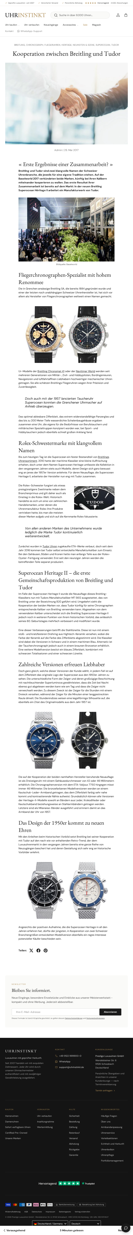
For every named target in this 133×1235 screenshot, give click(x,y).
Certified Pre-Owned (16, 1132)
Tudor (115, 44)
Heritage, (67, 44)
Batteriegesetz (65, 1212)
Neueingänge (51, 24)
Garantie (73, 1155)
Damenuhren (12, 1121)
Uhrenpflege (107, 1155)
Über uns (105, 1121)
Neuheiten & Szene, (84, 44)
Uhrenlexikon (107, 1149)
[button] (125, 15)
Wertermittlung (45, 1127)
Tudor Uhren (49, 546)
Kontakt (9, 31)
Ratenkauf (74, 1132)
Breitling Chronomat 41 (50, 371)
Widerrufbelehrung (12, 1212)
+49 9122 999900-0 (70, 1055)
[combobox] (80, 15)
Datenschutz (37, 1212)
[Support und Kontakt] (125, 1227)
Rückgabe (74, 1149)
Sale (85, 24)
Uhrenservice (108, 1132)
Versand (73, 1138)
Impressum (50, 1212)
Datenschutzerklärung (73, 1018)
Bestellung (74, 1121)
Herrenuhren (11, 1115)
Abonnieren (110, 1011)
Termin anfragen (103, 1090)
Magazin (96, 24)
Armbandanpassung (111, 1127)
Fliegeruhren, (52, 44)
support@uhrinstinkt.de (71, 1067)
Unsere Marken (13, 1138)
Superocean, (103, 44)
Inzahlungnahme (45, 1121)
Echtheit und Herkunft (112, 1143)
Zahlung (73, 1127)
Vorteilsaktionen (109, 1138)
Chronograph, (35, 44)
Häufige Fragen (109, 1115)
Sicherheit (74, 1115)
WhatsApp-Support (31, 31)
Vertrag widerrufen (82, 1212)
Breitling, (20, 44)
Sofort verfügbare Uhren (17, 1127)
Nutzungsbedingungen (95, 1018)
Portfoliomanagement (112, 1160)
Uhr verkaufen (31, 24)
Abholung (74, 1143)
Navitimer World (85, 371)
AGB (26, 1212)
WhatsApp (64, 1061)
